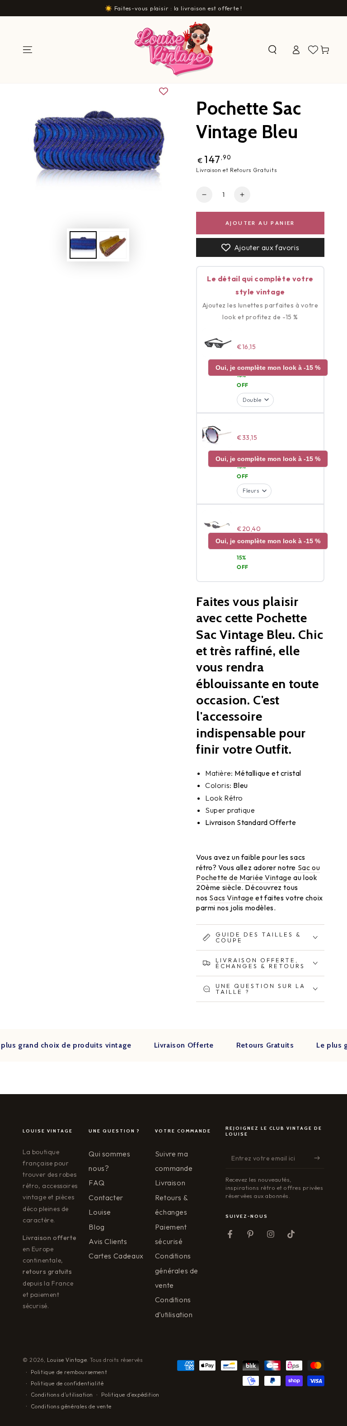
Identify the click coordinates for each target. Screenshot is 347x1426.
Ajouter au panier (260, 222)
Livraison (170, 1182)
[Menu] (27, 50)
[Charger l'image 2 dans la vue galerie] (113, 245)
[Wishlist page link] (313, 50)
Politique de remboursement (69, 1372)
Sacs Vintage (231, 897)
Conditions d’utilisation (62, 1394)
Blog (96, 1226)
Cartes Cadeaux (116, 1255)
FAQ (96, 1182)
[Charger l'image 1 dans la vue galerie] (83, 245)
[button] (272, 50)
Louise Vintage (67, 1359)
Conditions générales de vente (176, 1270)
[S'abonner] (319, 1158)
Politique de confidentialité (67, 1383)
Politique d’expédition (130, 1394)
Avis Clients (108, 1241)
